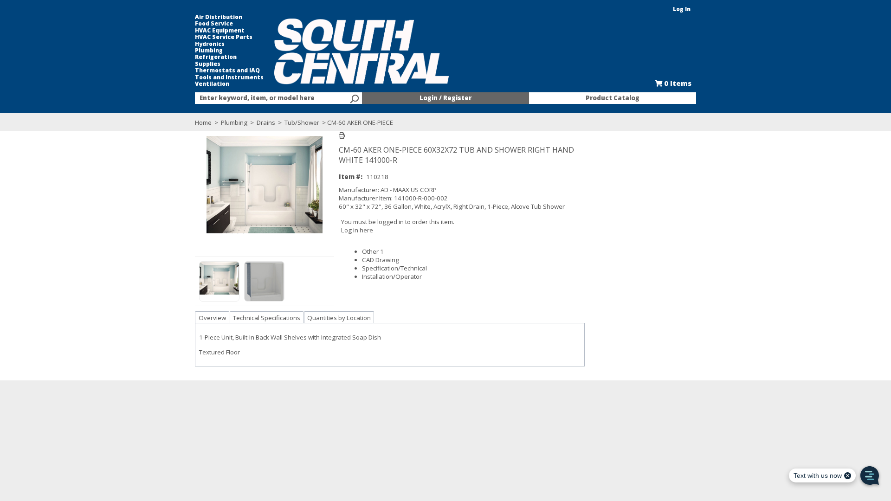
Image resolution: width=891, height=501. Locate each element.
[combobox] (278, 98)
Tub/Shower (302, 122)
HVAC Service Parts (223, 37)
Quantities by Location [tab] (339, 318)
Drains (266, 122)
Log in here (357, 230)
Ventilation (212, 84)
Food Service (214, 23)
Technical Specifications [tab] (266, 318)
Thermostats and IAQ (227, 70)
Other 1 (373, 251)
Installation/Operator (392, 276)
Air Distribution (218, 17)
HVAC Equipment (220, 30)
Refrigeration (216, 57)
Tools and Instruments (229, 77)
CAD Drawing (380, 260)
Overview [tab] (212, 318)
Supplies (207, 64)
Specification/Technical (394, 268)
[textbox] (274, 98)
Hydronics (210, 44)
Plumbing (209, 50)
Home (203, 122)
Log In (682, 9)
